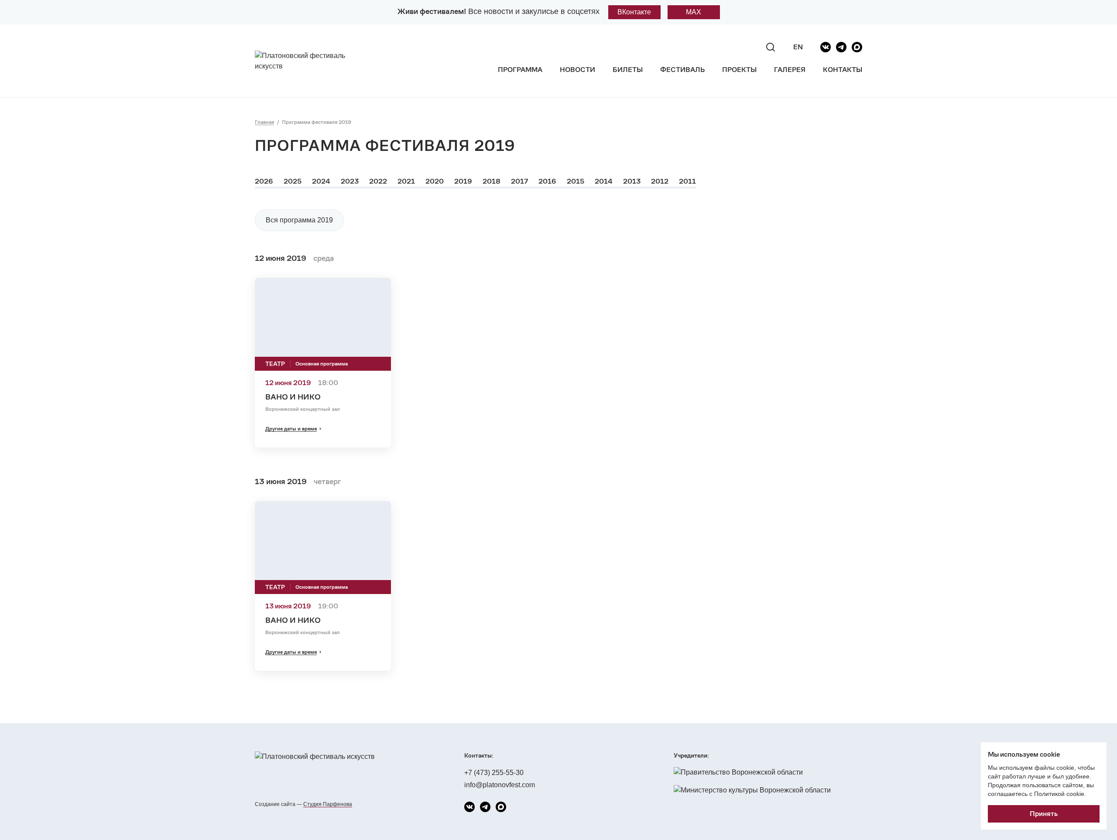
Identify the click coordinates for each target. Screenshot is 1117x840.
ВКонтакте (634, 12)
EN (798, 46)
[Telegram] (841, 47)
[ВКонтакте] (825, 47)
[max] (857, 47)
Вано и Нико (293, 397)
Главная (264, 122)
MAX (693, 12)
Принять (1044, 813)
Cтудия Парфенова (327, 804)
